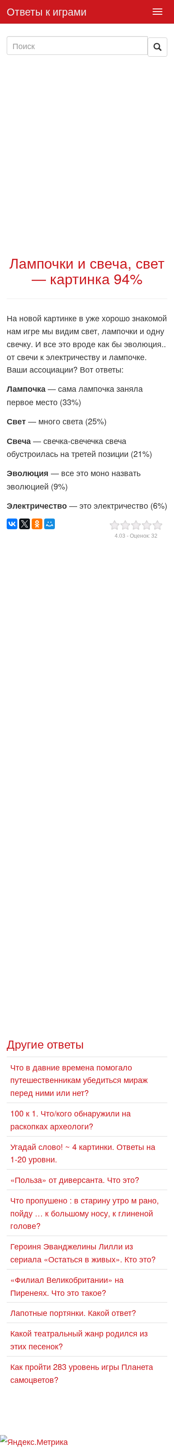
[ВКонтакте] (12, 524)
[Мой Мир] (49, 524)
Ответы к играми (47, 11)
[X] (24, 524)
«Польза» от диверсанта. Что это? (74, 1179)
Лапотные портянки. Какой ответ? (73, 1312)
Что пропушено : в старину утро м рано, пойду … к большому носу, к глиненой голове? (84, 1213)
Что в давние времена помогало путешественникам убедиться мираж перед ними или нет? (79, 1080)
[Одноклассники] (37, 524)
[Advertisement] (87, 155)
